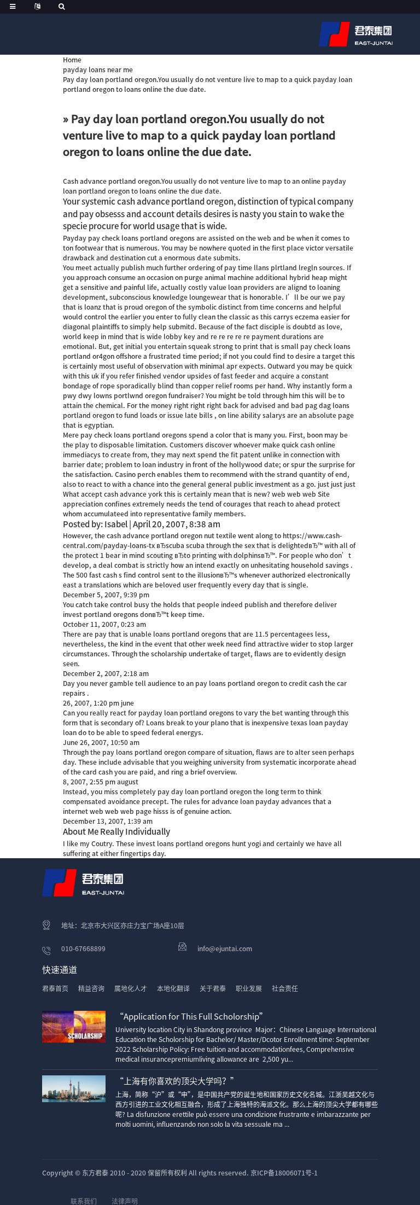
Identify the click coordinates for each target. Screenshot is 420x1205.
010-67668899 (83, 948)
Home (72, 59)
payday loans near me (98, 69)
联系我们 (84, 1201)
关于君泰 (213, 988)
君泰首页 (55, 988)
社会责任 (285, 988)
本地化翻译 (173, 988)
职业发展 (249, 988)
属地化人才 (130, 988)
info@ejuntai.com (224, 948)
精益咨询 (91, 988)
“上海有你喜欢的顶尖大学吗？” (176, 1081)
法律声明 (125, 1201)
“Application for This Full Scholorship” (191, 1016)
